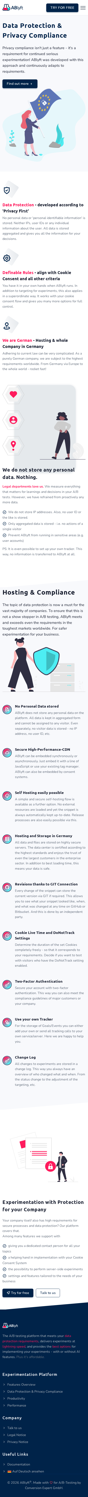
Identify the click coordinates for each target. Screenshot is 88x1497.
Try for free (19, 1293)
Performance (16, 1405)
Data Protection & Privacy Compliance (35, 1391)
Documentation (18, 1464)
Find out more (18, 83)
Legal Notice (16, 1435)
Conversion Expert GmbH (43, 1488)
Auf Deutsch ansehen (27, 1471)
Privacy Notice (17, 1442)
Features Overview (21, 1384)
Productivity (16, 1398)
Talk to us (48, 1293)
